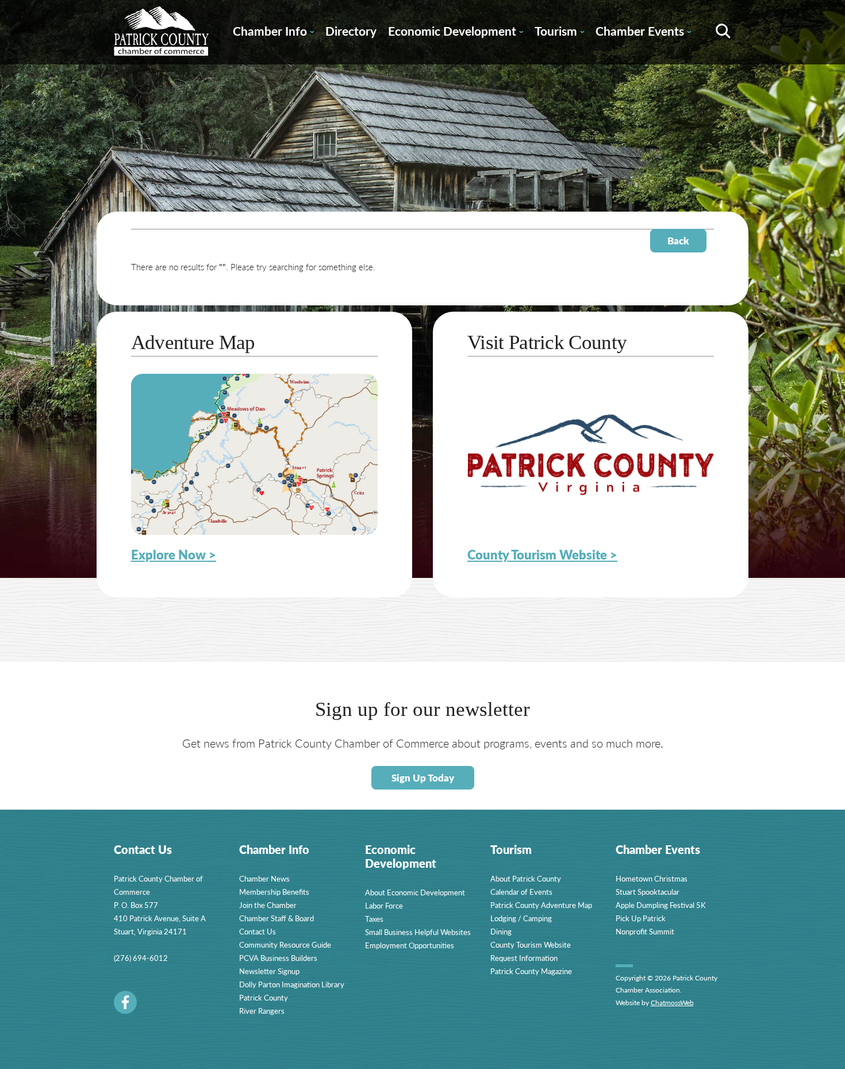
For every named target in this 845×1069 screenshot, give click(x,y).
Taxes (374, 918)
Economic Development (455, 32)
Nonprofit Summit (645, 931)
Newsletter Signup (269, 970)
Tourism (559, 32)
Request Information (524, 957)
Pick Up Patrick (641, 918)
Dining (501, 931)
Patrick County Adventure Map (541, 904)
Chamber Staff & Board (276, 918)
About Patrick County (525, 878)
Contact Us (257, 931)
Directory (351, 30)
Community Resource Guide (285, 944)
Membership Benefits (274, 891)
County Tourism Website (530, 944)
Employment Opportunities (409, 945)
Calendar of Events (521, 891)
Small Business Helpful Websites (418, 931)
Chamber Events (643, 32)
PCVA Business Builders (278, 957)
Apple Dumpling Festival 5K (661, 904)
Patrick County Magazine (531, 970)
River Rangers (262, 1010)
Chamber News (264, 878)
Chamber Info (273, 32)
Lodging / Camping (521, 918)
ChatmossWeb (672, 1002)
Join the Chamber (268, 904)
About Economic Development (415, 892)
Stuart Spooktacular (647, 891)
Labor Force (384, 905)
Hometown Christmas (651, 878)
